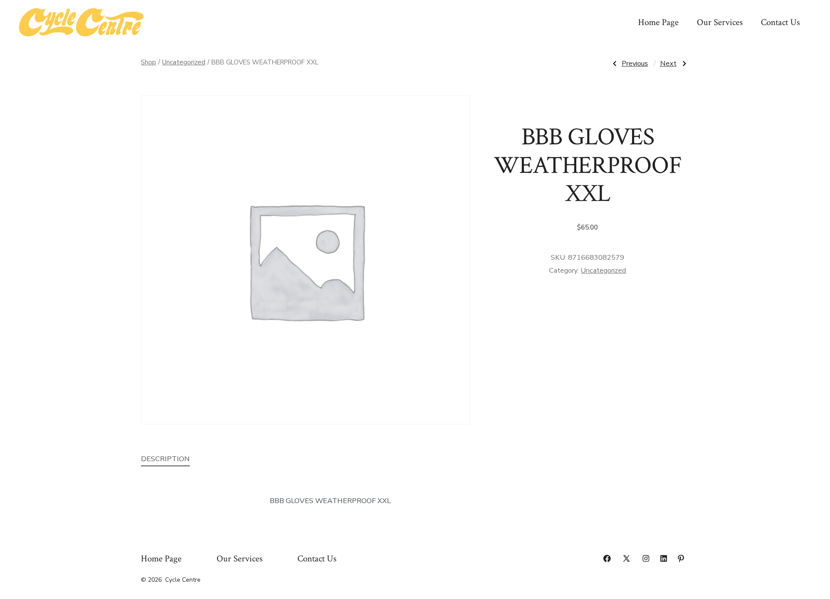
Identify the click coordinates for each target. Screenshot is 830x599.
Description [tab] (165, 459)
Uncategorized (183, 62)
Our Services (720, 22)
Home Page (658, 22)
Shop (148, 62)
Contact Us (780, 22)
